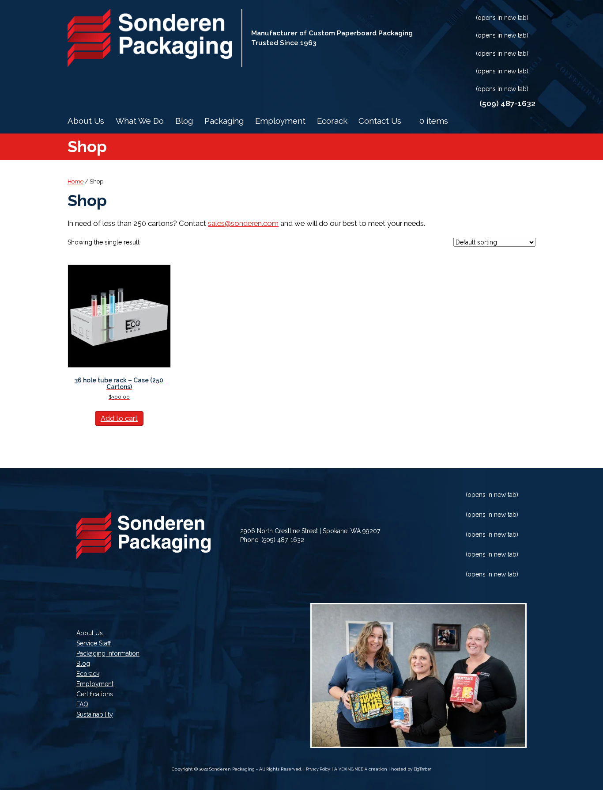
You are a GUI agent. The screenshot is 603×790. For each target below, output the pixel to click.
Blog (184, 121)
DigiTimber (422, 769)
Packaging (224, 121)
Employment (280, 121)
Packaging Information (107, 653)
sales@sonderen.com (243, 223)
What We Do (140, 121)
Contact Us (379, 121)
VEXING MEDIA (353, 769)
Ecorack (332, 121)
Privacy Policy (318, 769)
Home (75, 181)
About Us (86, 121)
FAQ (82, 704)
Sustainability (94, 714)
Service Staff (93, 643)
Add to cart (119, 418)
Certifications (94, 694)
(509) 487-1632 (282, 539)
